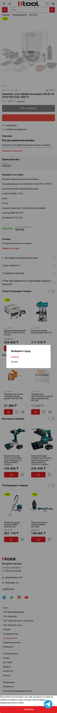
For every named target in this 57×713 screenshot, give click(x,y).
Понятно (28, 709)
